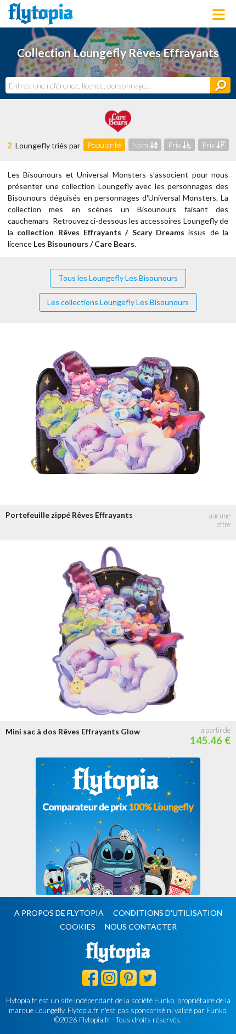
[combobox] (107, 85)
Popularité (104, 145)
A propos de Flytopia (59, 912)
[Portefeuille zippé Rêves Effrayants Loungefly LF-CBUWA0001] (118, 413)
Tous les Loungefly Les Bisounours (118, 278)
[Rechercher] (220, 85)
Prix (175, 145)
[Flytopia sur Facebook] (90, 977)
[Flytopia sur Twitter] (147, 977)
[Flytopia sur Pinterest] (128, 977)
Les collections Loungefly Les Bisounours (118, 302)
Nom (141, 145)
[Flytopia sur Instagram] (109, 977)
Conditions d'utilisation (167, 912)
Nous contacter (141, 926)
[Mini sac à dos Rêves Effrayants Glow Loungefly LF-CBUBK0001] (118, 630)
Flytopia (40, 14)
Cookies (77, 926)
